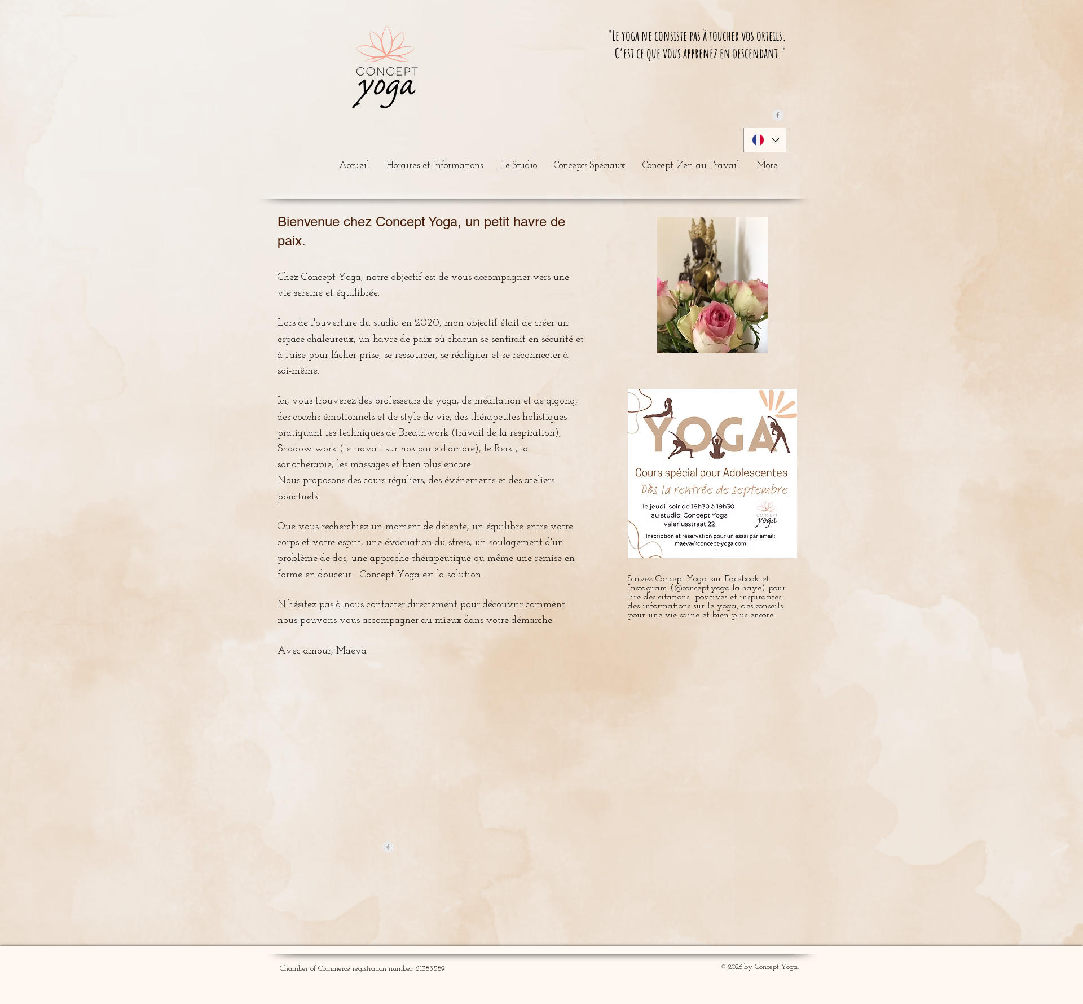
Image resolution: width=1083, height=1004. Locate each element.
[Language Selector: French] (764, 140)
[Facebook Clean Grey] (777, 115)
